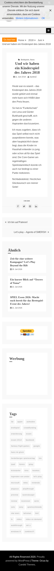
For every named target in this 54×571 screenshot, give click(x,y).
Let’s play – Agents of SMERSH (30, 232)
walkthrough (16, 525)
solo (13, 507)
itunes (22, 464)
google (37, 446)
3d (12, 422)
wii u (28, 525)
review (14, 501)
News (32, 60)
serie (36, 501)
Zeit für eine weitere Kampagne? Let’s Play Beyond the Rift (22, 262)
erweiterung (16, 434)
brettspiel (15, 428)
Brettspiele (25, 60)
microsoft (15, 483)
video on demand (34, 519)
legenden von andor (20, 477)
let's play (38, 477)
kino (27, 471)
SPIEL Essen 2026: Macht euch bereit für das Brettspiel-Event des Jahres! (26, 300)
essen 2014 (16, 440)
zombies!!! (29, 532)
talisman (27, 513)
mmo (25, 483)
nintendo (36, 483)
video (19, 519)
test (37, 513)
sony (21, 507)
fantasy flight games (20, 446)
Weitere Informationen (27, 18)
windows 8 (16, 532)
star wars (15, 513)
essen (29, 434)
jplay (31, 464)
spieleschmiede (34, 507)
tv (12, 519)
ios (40, 458)
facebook (30, 440)
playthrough (28, 489)
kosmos (36, 471)
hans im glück (17, 452)
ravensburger (28, 495)
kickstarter (16, 471)
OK (43, 18)
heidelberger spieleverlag (23, 458)
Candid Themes (27, 564)
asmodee (31, 422)
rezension (25, 501)
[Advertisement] (27, 377)
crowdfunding (30, 428)
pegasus (15, 489)
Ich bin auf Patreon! (18, 222)
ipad (13, 464)
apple (20, 422)
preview (14, 495)
